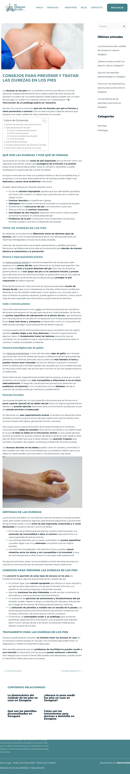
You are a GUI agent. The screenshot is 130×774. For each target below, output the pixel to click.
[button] (117, 8)
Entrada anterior (12, 671)
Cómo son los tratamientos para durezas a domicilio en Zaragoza (59, 715)
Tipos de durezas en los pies (18, 127)
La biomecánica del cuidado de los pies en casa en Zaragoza (23, 698)
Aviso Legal (5, 763)
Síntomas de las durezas (16, 142)
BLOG (84, 7)
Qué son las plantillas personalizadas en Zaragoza (22, 714)
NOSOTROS (71, 7)
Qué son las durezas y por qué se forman (23, 124)
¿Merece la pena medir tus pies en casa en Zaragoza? (59, 698)
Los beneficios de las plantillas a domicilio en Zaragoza (109, 103)
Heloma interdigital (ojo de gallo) (23, 136)
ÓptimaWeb (123, 763)
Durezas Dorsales (17, 139)
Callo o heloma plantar (19, 133)
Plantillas (102, 126)
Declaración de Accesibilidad (14, 768)
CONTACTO (96, 7)
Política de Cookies (45, 763)
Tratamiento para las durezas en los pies (23, 148)
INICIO (39, 7)
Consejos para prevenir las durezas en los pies (26, 145)
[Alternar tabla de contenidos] (43, 121)
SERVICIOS (52, 7)
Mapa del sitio (38, 768)
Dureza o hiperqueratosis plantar (23, 130)
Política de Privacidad (24, 763)
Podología (103, 130)
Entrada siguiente (71, 671)
